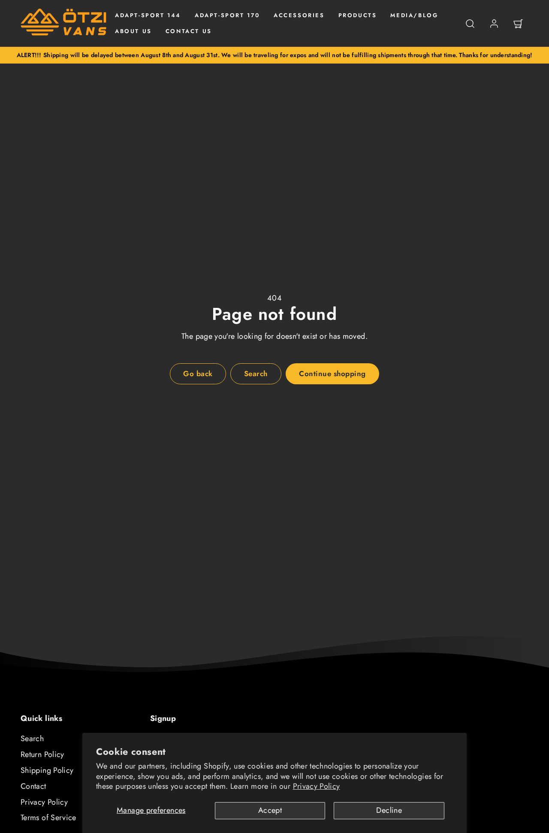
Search (32, 738)
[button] (470, 23)
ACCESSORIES (299, 15)
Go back (198, 373)
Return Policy (42, 754)
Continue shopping (332, 373)
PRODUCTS (357, 15)
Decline (389, 810)
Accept (270, 810)
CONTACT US (189, 31)
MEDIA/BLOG (414, 15)
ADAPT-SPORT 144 (148, 15)
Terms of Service (48, 817)
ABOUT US (133, 31)
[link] (494, 23)
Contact (33, 786)
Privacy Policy (316, 786)
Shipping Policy (47, 770)
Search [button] (256, 373)
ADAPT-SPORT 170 (227, 15)
